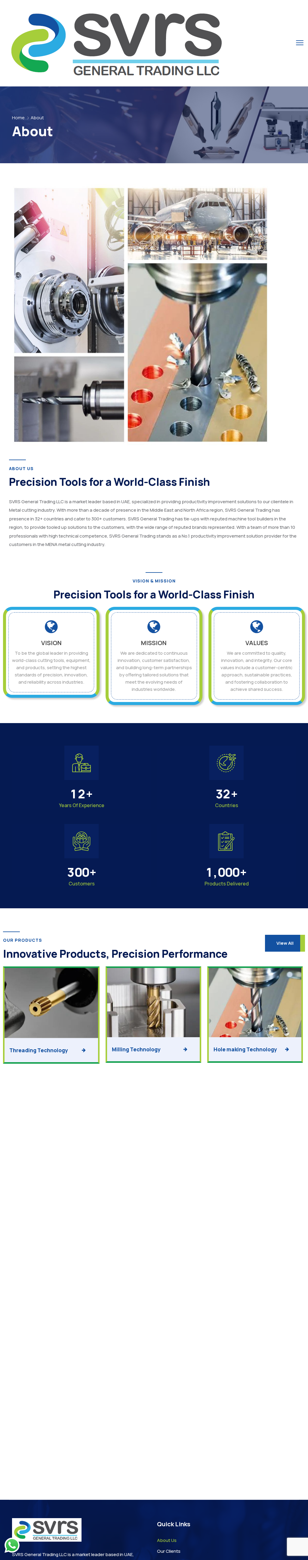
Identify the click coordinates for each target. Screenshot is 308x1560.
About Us (167, 1540)
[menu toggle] (299, 43)
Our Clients (168, 1551)
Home (18, 117)
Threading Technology (38, 1050)
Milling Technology (136, 1049)
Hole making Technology (245, 1049)
